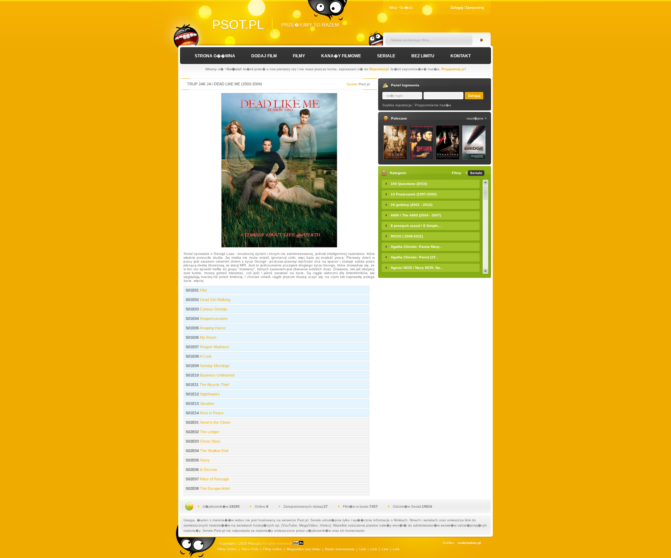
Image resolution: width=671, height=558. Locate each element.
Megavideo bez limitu (303, 549)
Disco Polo (250, 549)
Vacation (206, 403)
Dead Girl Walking (214, 300)
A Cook (205, 356)
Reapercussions (213, 318)
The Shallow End (213, 451)
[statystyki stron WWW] (298, 543)
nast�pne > (477, 118)
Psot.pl (238, 24)
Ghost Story (210, 441)
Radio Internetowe (340, 549)
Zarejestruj (475, 7)
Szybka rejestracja (397, 105)
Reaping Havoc (212, 328)
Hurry (204, 460)
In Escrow (208, 469)
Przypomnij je (453, 69)
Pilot (203, 290)
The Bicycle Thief (214, 384)
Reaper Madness (214, 347)
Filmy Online (227, 549)
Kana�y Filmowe (341, 55)
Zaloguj (456, 7)
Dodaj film (264, 55)
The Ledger (209, 432)
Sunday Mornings (214, 366)
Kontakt (460, 55)
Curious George (213, 309)
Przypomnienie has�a (433, 105)
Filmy (299, 55)
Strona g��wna (215, 55)
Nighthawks (209, 394)
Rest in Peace (211, 413)
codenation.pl (469, 543)
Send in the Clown (214, 422)
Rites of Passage (214, 479)
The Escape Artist (214, 488)
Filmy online (272, 549)
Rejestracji (378, 69)
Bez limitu (422, 55)
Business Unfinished (217, 375)
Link (362, 549)
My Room (207, 337)
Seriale (386, 55)
